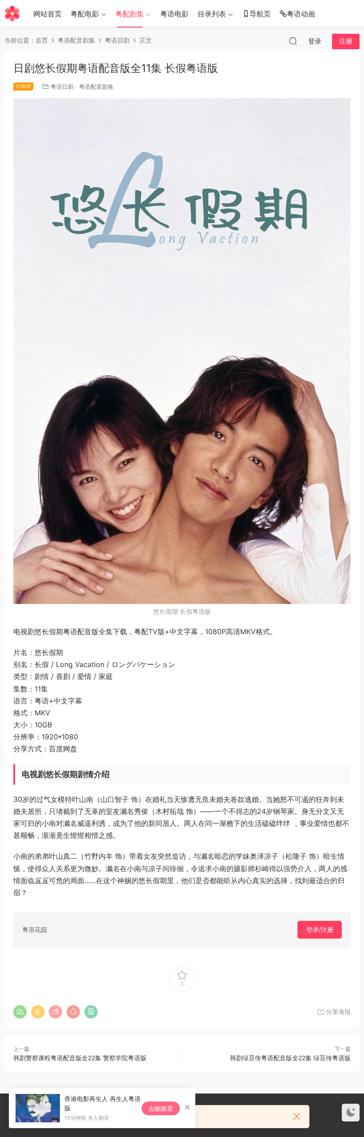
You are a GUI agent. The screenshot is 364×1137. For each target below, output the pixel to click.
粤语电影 (174, 13)
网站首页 (47, 13)
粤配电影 (85, 13)
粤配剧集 (129, 13)
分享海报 (337, 1011)
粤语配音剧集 (96, 86)
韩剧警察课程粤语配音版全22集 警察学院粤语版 (79, 1058)
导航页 (260, 13)
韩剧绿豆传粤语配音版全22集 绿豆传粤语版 (290, 1058)
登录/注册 (319, 929)
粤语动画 (301, 13)
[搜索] (293, 41)
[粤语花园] (12, 13)
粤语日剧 (62, 86)
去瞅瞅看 (160, 1108)
